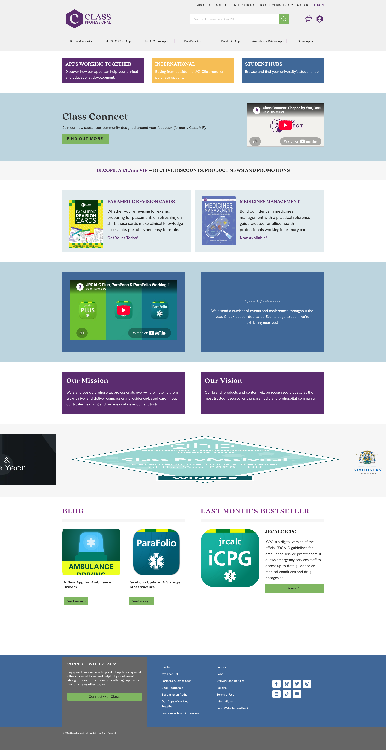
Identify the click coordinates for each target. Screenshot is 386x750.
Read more (74, 601)
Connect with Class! (105, 697)
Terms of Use (225, 695)
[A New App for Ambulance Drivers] (91, 552)
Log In (319, 5)
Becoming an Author (175, 695)
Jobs (220, 674)
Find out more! (86, 138)
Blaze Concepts (109, 733)
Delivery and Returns (230, 681)
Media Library (282, 5)
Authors (222, 5)
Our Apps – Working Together (175, 703)
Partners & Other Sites (176, 681)
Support (303, 5)
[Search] (284, 19)
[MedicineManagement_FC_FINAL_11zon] (219, 220)
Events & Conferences (262, 301)
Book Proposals (172, 688)
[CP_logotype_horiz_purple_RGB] (88, 19)
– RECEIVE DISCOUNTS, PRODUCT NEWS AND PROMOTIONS (193, 170)
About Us (204, 5)
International (244, 5)
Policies (222, 688)
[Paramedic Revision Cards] (86, 224)
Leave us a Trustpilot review (180, 713)
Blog (263, 5)
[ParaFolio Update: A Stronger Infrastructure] (156, 552)
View (292, 588)
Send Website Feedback (233, 708)
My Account (170, 674)
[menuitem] (81, 41)
